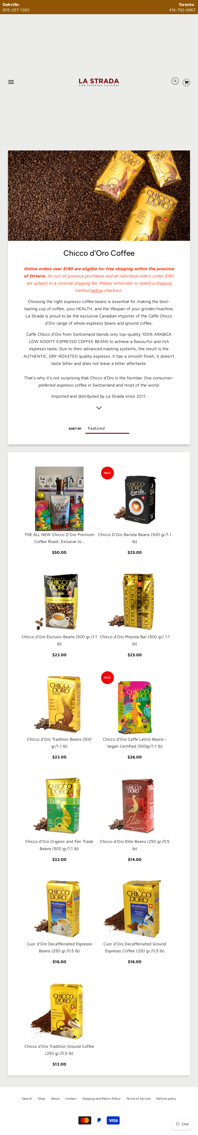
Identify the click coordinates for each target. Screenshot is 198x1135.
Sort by (75, 428)
